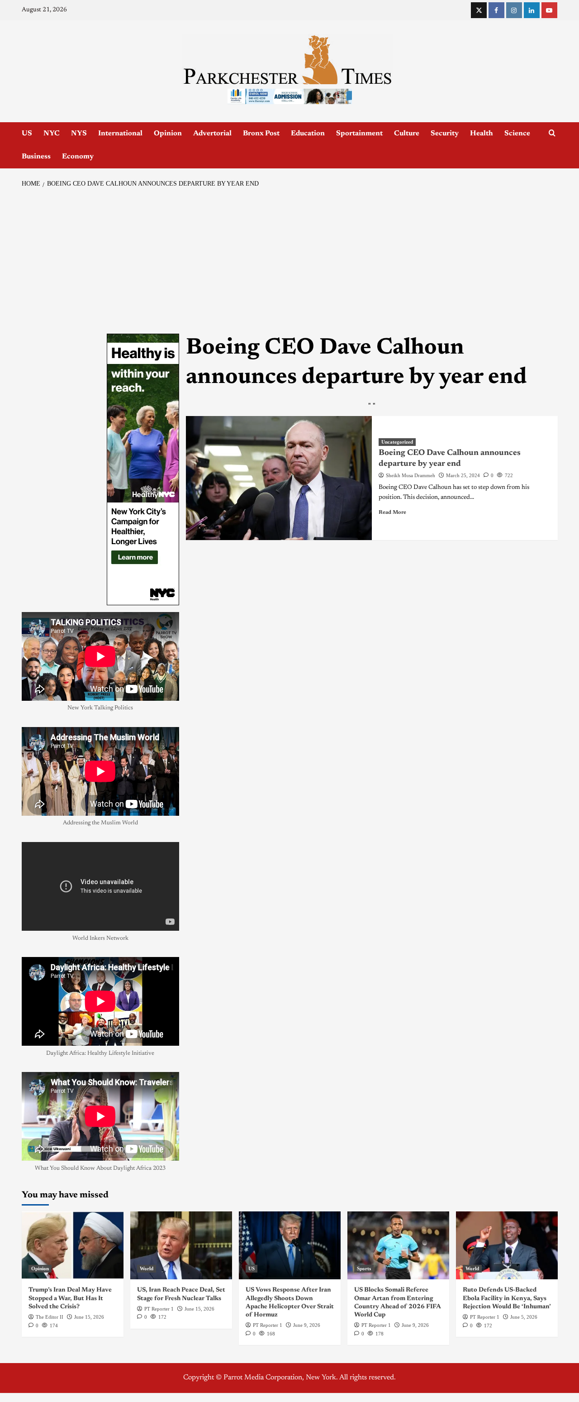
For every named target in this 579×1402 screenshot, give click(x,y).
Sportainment (359, 133)
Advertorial (212, 133)
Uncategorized (397, 442)
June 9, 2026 (306, 1325)
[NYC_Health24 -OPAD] (143, 469)
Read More (392, 512)
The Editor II (49, 1317)
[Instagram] (514, 10)
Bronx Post (261, 133)
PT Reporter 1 (159, 1308)
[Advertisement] (290, 261)
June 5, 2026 (523, 1317)
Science (517, 133)
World (146, 1268)
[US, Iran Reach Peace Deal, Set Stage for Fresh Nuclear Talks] (181, 1245)
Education (308, 133)
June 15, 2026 (89, 1317)
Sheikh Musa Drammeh (410, 475)
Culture (406, 133)
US (27, 133)
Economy (78, 156)
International (120, 133)
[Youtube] (549, 10)
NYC (51, 133)
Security (445, 133)
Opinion (168, 133)
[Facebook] (496, 10)
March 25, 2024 (463, 475)
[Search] (552, 133)
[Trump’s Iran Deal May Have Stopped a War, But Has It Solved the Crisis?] (72, 1245)
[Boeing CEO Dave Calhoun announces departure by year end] (279, 478)
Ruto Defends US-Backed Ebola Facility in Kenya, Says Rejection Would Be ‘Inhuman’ (507, 1298)
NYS (79, 133)
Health (481, 133)
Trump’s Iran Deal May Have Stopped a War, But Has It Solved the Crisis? (70, 1298)
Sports (364, 1268)
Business (36, 156)
